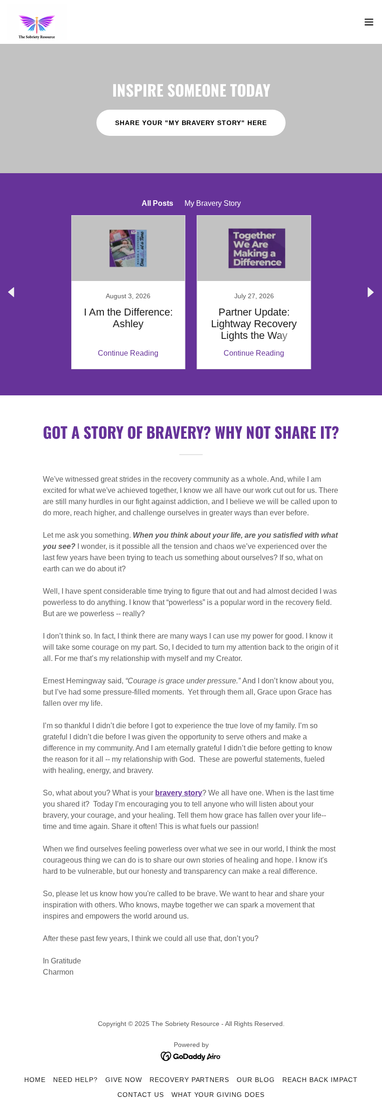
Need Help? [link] (75, 1079)
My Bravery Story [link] (212, 203)
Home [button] (35, 1079)
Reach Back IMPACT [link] (320, 1079)
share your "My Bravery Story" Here (191, 122)
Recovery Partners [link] (190, 1079)
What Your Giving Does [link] (218, 1094)
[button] (369, 22)
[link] (37, 22)
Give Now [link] (123, 1079)
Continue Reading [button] (128, 353)
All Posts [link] (157, 203)
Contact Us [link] (140, 1094)
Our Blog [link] (256, 1079)
